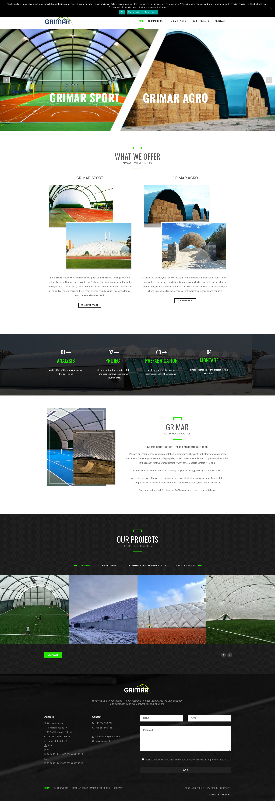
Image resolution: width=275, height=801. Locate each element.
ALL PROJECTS (87, 565)
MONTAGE (209, 360)
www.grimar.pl (102, 741)
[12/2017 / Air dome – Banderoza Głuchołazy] (272, 577)
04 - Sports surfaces (184, 565)
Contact (118, 788)
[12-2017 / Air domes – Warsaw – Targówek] (203, 577)
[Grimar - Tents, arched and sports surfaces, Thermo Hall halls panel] (59, 21)
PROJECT (113, 360)
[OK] (271, 8)
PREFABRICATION (161, 360)
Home (47, 788)
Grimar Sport (91, 305)
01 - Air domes (109, 565)
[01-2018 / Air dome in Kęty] (66, 577)
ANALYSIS (66, 360)
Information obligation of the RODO (91, 788)
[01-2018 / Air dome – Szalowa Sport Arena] (135, 577)
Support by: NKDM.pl (219, 795)
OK (121, 12)
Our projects (61, 788)
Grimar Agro (186, 301)
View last (53, 655)
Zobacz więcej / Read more (142, 12)
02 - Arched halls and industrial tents (145, 565)
